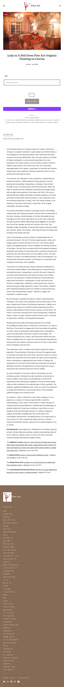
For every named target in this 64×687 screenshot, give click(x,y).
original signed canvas (41, 122)
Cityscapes (7, 589)
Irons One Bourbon (9, 550)
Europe (5, 586)
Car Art (5, 580)
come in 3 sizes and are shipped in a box (34, 455)
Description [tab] (8, 134)
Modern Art (27, 122)
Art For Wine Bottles (10, 640)
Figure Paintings (34, 117)
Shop (4, 511)
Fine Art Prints (8, 607)
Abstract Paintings (21, 120)
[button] (57, 14)
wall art (56, 122)
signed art (50, 122)
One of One (7, 529)
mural (32, 122)
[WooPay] (32, 109)
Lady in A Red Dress (47, 120)
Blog (4, 598)
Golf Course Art (8, 634)
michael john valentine (17, 122)
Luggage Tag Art (8, 637)
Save (7, 14)
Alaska (5, 601)
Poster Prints (8, 604)
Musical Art (7, 583)
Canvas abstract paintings (34, 120)
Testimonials (7, 622)
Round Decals (7, 610)
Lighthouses (7, 630)
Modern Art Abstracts (10, 565)
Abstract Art (11, 120)
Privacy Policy (23, 677)
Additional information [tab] (13, 139)
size (6, 76)
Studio (5, 535)
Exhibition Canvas (9, 619)
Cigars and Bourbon (10, 532)
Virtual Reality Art (10, 568)
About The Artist (9, 520)
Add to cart (32, 101)
